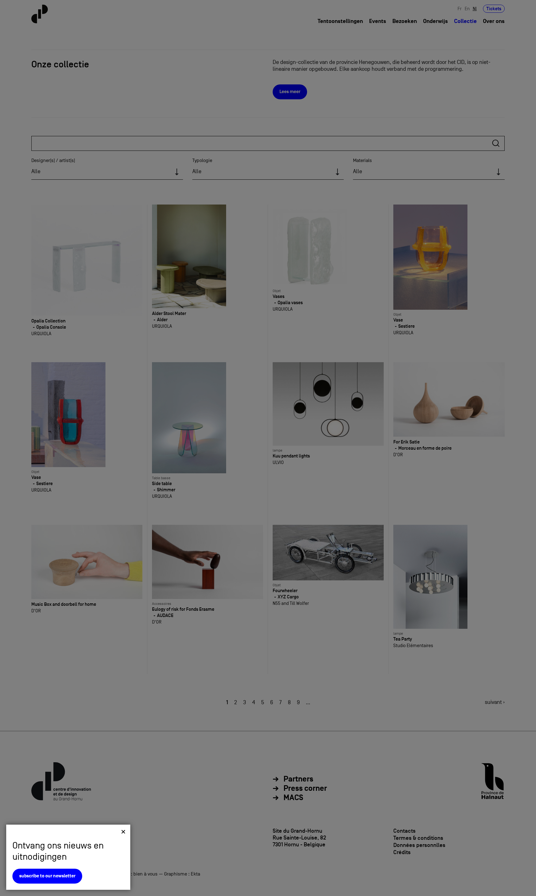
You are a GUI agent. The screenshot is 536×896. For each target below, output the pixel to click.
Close (123, 831)
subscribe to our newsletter (47, 876)
